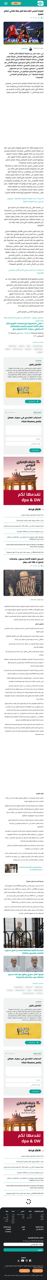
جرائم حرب (9, 990)
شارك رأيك (35, 450)
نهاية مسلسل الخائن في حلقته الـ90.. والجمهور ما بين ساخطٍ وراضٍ (24, 526)
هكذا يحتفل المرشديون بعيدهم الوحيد (32, 515)
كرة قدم (21, 346)
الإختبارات (8, 1229)
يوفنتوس (39, 352)
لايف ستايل (29, 1218)
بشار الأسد (39, 993)
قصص (42, 1218)
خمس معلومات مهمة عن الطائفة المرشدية (30, 531)
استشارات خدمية (20, 1214)
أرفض (24, 1271)
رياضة (28, 346)
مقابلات (12, 1221)
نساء (31, 1216)
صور (24, 1229)
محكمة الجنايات (18, 987)
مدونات (42, 1219)
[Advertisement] (23, 117)
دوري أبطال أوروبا (37, 346)
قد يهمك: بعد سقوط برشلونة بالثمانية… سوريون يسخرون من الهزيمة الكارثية (25, 200)
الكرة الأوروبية (12, 346)
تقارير (42, 1214)
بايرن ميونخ (28, 349)
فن (7, 1216)
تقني (23, 1216)
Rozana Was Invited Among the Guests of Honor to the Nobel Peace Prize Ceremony (25, 545)
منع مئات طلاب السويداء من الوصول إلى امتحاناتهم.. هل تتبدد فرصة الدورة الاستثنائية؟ (25, 538)
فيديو (13, 1218)
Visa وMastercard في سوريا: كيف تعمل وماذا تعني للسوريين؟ (25, 552)
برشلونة (8, 349)
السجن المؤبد (39, 987)
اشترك (40, 1250)
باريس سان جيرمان (17, 349)
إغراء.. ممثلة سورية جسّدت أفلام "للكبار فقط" (30, 520)
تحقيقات (42, 1216)
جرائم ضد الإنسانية (20, 990)
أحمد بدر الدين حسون (28, 993)
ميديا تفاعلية (7, 1227)
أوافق (37, 1271)
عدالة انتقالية (40, 1227)
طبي (31, 1214)
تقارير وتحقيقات (39, 1211)
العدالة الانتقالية (38, 990)
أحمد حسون (29, 987)
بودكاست (8, 1231)
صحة (30, 1211)
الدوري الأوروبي (38, 349)
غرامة (29, 990)
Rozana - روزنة (25, 333)
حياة (7, 1211)
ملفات (13, 1216)
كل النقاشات (11, 412)
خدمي (22, 1211)
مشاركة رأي (40, 1229)
